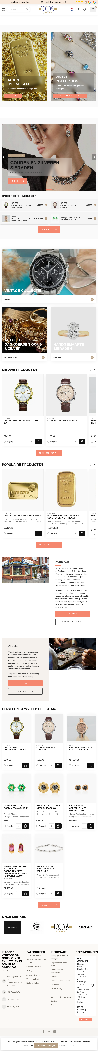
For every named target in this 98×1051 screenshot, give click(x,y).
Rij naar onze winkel (72, 622)
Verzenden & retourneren (61, 997)
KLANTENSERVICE (25, 691)
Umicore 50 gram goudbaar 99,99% (22, 515)
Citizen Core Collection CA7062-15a (21, 421)
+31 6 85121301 (14, 999)
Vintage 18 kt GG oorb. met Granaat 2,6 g (48, 807)
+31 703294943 (13, 992)
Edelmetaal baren (33, 956)
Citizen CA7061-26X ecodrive (62, 420)
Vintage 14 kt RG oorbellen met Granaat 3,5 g (78, 808)
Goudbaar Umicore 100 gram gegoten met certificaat (63, 516)
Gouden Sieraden (33, 967)
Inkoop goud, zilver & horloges (59, 957)
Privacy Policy (56, 989)
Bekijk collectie (47, 453)
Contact (54, 1001)
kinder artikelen (32, 983)
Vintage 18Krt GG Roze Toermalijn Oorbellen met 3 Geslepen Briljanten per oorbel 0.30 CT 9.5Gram (16, 872)
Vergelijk (10, 442)
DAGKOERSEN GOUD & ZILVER (36, 961)
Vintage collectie (33, 979)
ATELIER (25, 683)
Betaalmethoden (57, 993)
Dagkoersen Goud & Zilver (59, 964)
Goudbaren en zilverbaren (57, 971)
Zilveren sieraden (33, 975)
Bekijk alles (47, 229)
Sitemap (54, 1005)
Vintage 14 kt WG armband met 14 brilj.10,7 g (45, 868)
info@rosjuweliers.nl (15, 1006)
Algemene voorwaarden (60, 980)
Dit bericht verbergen (46, 1045)
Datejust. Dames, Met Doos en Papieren (80, 748)
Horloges (30, 971)
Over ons (72, 614)
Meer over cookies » (66, 1046)
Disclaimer (55, 985)
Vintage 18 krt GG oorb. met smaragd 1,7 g (16, 808)
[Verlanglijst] (84, 9)
